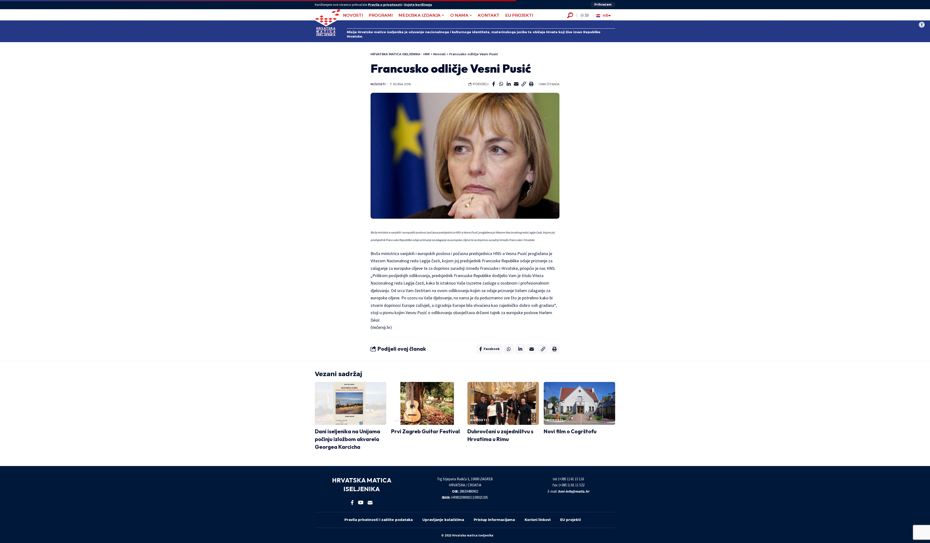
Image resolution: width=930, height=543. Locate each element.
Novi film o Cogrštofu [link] (570, 431)
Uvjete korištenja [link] (418, 4)
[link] (921, 24)
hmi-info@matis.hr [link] (573, 491)
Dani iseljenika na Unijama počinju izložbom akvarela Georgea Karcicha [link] (347, 439)
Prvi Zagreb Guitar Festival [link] (425, 431)
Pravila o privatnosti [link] (385, 4)
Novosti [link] (378, 84)
